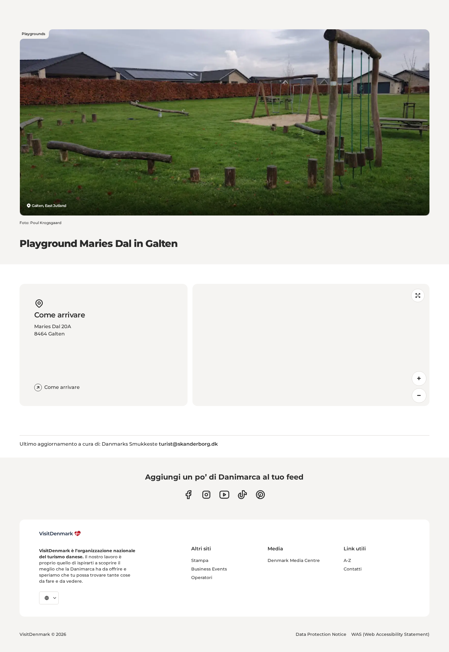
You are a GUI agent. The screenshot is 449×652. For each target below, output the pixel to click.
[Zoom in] (419, 378)
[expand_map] (418, 295)
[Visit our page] (206, 494)
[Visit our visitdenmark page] (224, 494)
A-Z (347, 560)
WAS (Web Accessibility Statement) (390, 634)
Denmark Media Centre (294, 560)
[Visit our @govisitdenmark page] (242, 494)
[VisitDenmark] (60, 534)
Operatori (201, 577)
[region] (310, 345)
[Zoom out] (419, 395)
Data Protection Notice (321, 634)
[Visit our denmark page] (188, 494)
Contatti (353, 569)
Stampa (199, 560)
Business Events (209, 569)
